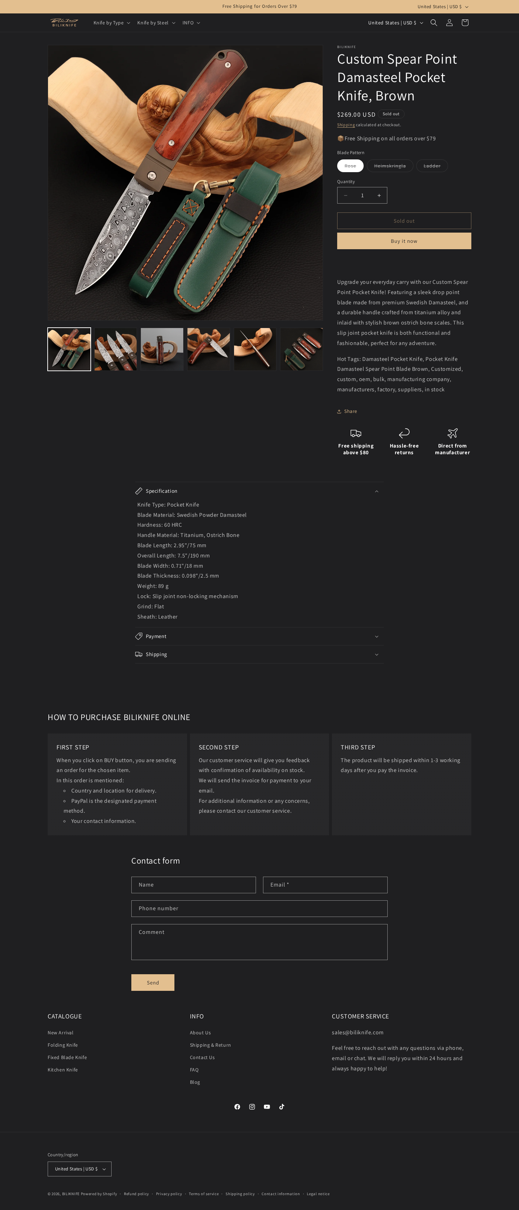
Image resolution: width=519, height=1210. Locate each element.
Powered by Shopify (99, 1193)
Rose (354, 167)
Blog (195, 1082)
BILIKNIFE (71, 1193)
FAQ (194, 1069)
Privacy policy (169, 1193)
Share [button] (350, 411)
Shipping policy (240, 1193)
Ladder (436, 167)
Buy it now (404, 241)
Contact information (281, 1193)
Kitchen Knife (63, 1069)
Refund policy (136, 1193)
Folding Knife (63, 1045)
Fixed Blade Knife (67, 1057)
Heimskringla (393, 167)
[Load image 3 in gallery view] (115, 349)
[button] (111, 22)
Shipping (346, 124)
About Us (200, 1032)
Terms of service (204, 1193)
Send (153, 982)
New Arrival (61, 1032)
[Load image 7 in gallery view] (301, 349)
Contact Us (202, 1057)
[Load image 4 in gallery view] (162, 349)
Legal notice (318, 1193)
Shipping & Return (210, 1045)
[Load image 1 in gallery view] (69, 349)
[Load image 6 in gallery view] (255, 349)
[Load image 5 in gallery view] (208, 349)
